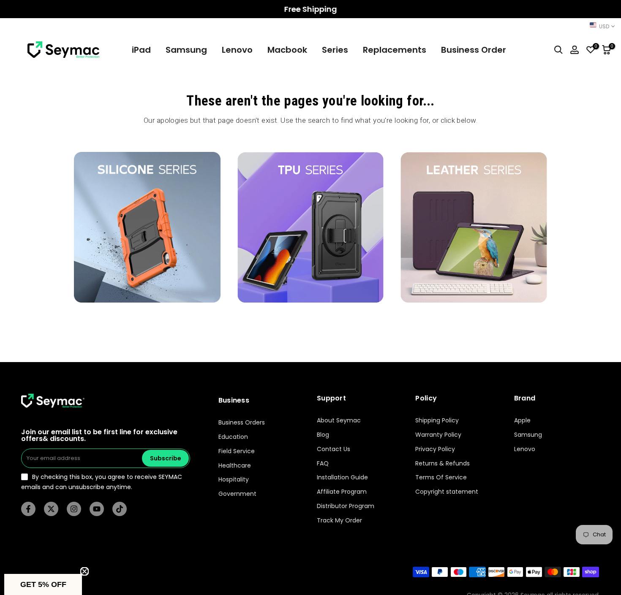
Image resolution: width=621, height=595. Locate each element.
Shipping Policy (437, 420)
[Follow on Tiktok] (119, 509)
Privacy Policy (435, 449)
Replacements (394, 50)
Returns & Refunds (442, 464)
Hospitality (233, 480)
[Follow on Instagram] (74, 509)
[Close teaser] (84, 571)
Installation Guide (342, 478)
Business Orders (241, 423)
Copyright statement (446, 492)
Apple (522, 420)
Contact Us (333, 449)
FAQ (323, 464)
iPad (141, 50)
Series (335, 50)
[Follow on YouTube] (97, 509)
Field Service (236, 451)
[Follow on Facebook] (28, 509)
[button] (43, 584)
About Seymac (339, 420)
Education (233, 437)
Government (237, 494)
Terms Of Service (441, 478)
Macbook (287, 50)
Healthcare (234, 466)
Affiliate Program (342, 492)
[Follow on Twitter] (51, 509)
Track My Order (339, 521)
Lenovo (237, 50)
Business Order (473, 50)
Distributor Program (345, 506)
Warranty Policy (438, 435)
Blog (323, 435)
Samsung (186, 50)
